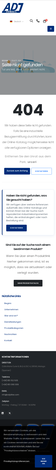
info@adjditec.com (10, 394)
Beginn (5, 60)
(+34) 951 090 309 (10, 384)
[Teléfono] (38, 22)
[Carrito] (44, 22)
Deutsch (17, 21)
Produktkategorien (13, 328)
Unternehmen (11, 309)
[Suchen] (31, 22)
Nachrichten (10, 334)
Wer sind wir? (11, 315)
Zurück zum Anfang (17, 170)
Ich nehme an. (44, 461)
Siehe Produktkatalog (28, 283)
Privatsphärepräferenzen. (17, 461)
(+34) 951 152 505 (10, 380)
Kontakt (8, 340)
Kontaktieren (41, 171)
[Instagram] (2, 413)
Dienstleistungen (12, 321)
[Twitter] (9, 413)
